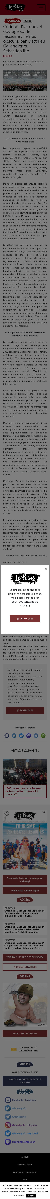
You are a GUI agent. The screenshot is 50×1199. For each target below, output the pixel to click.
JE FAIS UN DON (25, 618)
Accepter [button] (31, 1195)
